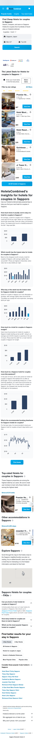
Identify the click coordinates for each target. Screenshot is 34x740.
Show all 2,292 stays (9, 526)
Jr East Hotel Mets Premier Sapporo (13, 687)
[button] (3, 8)
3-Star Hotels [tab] (7, 642)
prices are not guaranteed (14, 708)
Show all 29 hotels (8, 493)
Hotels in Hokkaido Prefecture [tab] (12, 655)
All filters (29, 87)
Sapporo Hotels (24, 733)
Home (9, 729)
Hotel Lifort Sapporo (8, 695)
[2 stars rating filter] (4, 91)
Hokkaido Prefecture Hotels (7, 733)
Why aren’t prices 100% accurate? (14, 721)
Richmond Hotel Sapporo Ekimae (12, 685)
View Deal (27, 106)
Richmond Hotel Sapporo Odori (12, 698)
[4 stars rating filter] (17, 91)
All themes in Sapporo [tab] (10, 646)
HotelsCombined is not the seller (14, 714)
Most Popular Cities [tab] (9, 660)
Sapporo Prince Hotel (9, 611)
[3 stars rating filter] (10, 91)
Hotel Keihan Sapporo (9, 693)
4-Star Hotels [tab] (18, 642)
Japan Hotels (16, 729)
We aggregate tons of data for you (14, 717)
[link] (17, 184)
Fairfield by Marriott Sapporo (11, 679)
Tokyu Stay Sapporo (8, 674)
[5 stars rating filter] (25, 91)
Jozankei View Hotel (8, 682)
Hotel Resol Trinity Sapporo (11, 671)
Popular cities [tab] (23, 660)
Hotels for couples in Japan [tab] (12, 651)
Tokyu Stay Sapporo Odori (10, 690)
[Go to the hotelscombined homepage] (13, 8)
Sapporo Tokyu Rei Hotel (10, 677)
